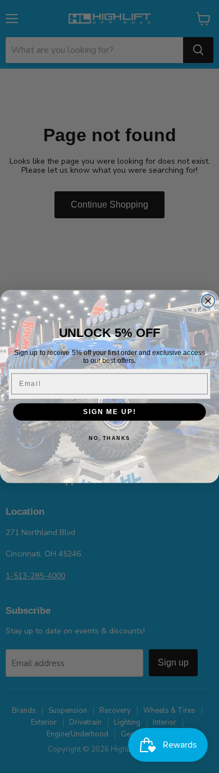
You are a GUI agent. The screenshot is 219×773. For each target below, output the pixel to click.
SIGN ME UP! (109, 411)
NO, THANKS (109, 438)
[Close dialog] (208, 300)
